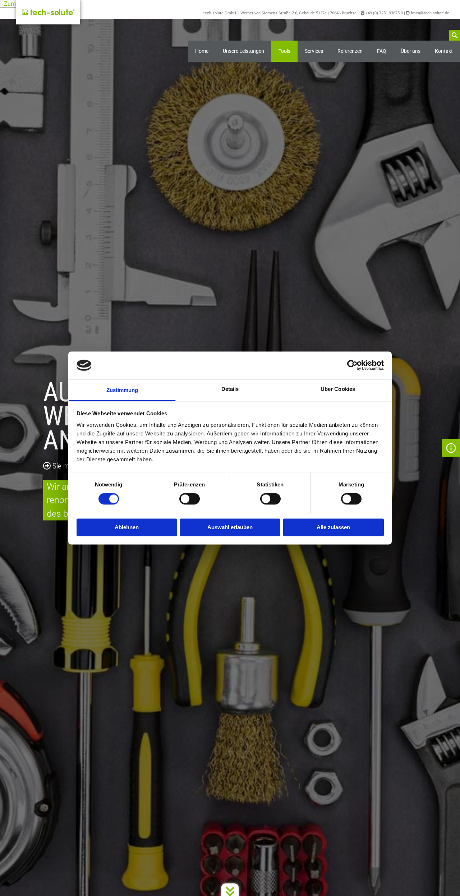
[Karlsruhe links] (451, 51)
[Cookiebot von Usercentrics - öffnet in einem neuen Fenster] (352, 365)
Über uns (410, 51)
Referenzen (350, 51)
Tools (284, 51)
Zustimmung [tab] (122, 390)
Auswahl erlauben (230, 527)
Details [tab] (230, 389)
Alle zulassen (333, 527)
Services (314, 51)
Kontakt (444, 51)
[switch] (189, 499)
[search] (454, 35)
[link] (243, 51)
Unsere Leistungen (243, 51)
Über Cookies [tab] (338, 389)
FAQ (381, 51)
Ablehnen (127, 527)
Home (201, 51)
